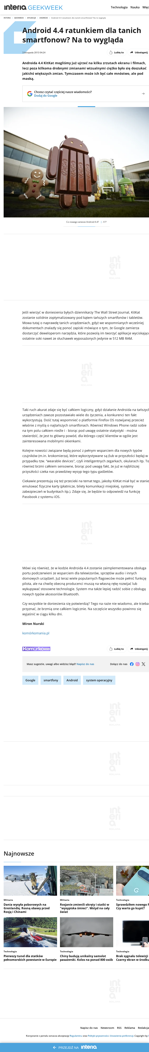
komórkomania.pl (35, 633)
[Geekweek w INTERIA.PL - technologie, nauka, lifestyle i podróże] (45, 7)
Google (30, 680)
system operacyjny (99, 680)
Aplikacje (31, 18)
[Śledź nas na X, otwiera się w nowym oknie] (143, 664)
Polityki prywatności (98, 1035)
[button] (119, 7)
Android (43, 18)
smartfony (51, 680)
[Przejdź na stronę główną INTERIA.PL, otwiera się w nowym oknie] (15, 7)
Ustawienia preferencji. (122, 1035)
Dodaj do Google (63, 95)
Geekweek (19, 18)
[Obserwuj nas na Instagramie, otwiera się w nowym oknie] (137, 664)
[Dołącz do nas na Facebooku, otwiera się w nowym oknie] (132, 664)
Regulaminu (76, 1035)
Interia (7, 18)
